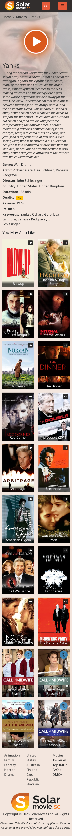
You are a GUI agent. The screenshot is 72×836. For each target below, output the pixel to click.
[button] (36, 42)
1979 (20, 203)
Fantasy (10, 765)
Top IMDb (60, 765)
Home (7, 17)
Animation (12, 755)
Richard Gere (23, 170)
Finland (31, 770)
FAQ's (57, 770)
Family (9, 760)
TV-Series (60, 760)
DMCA (57, 774)
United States (27, 186)
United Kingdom (51, 186)
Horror (9, 770)
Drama (26, 164)
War (16, 164)
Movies (21, 17)
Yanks (35, 17)
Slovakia (32, 784)
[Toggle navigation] (62, 6)
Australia (33, 765)
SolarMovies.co (41, 814)
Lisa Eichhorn (44, 170)
